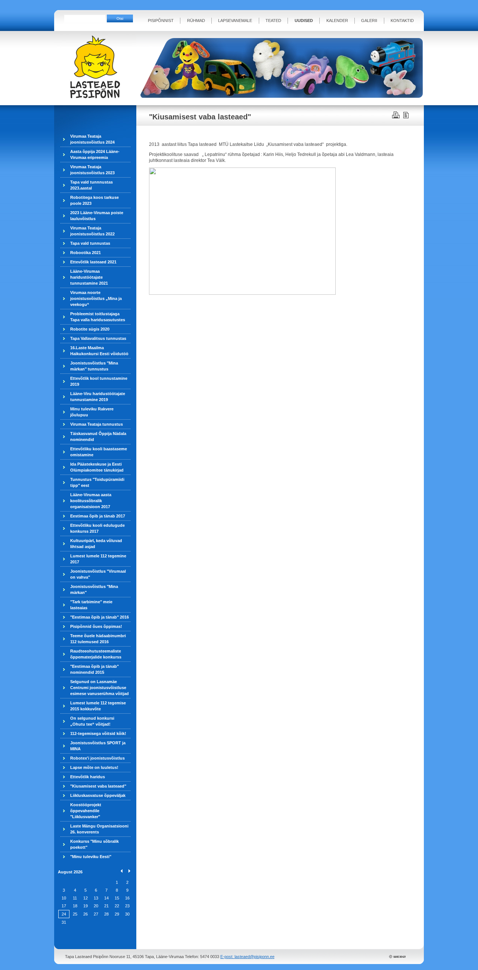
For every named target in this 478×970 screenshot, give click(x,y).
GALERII (369, 20)
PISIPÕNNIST (161, 20)
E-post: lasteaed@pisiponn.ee (247, 956)
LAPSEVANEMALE (235, 20)
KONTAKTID (402, 20)
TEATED (273, 20)
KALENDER (337, 20)
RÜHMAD (196, 20)
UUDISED (304, 20)
